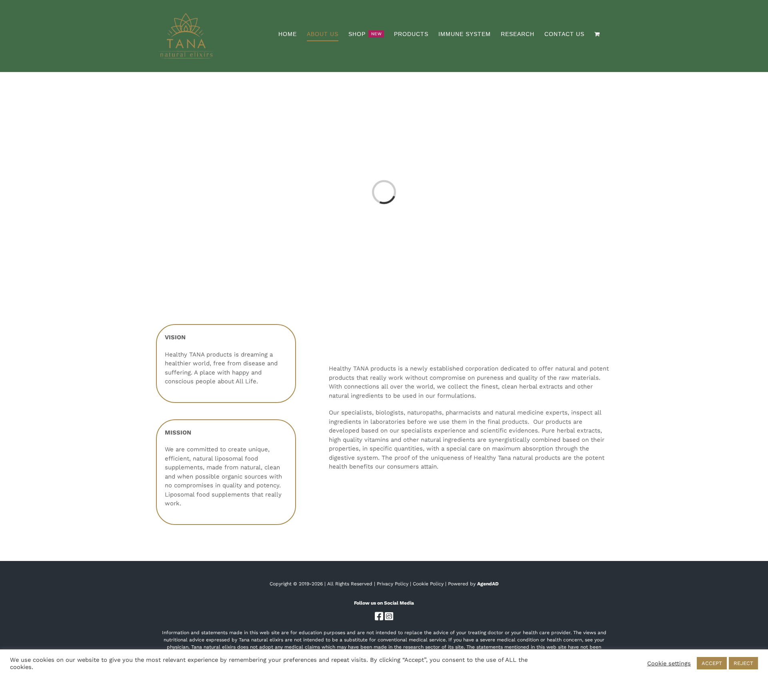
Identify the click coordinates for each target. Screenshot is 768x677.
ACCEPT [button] (712, 663)
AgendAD (488, 584)
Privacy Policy (392, 584)
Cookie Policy (428, 584)
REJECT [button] (743, 663)
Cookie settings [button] (669, 663)
